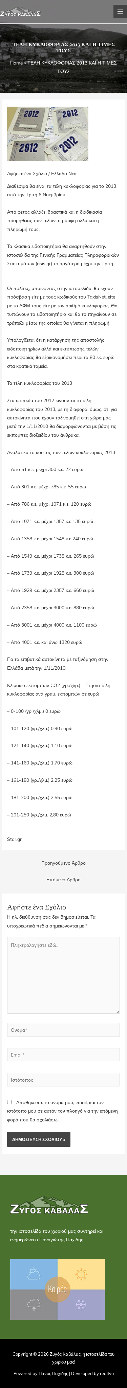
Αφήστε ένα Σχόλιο (27, 173)
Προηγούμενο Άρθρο (63, 863)
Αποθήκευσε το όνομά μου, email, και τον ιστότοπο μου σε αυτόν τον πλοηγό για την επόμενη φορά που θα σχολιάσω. (62, 1110)
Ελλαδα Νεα (64, 173)
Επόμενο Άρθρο (63, 879)
